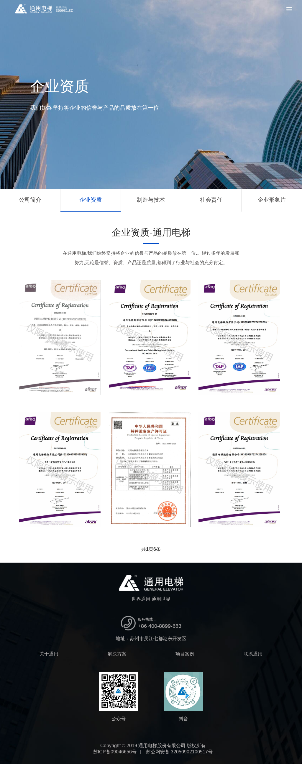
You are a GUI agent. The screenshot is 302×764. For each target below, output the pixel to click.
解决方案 (117, 653)
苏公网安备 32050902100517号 (179, 751)
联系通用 (253, 653)
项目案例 (184, 653)
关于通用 (49, 653)
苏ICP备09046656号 (115, 751)
